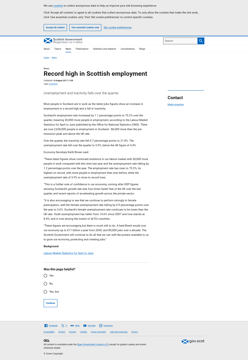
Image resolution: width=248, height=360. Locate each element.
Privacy (134, 332)
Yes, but (54, 291)
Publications (82, 48)
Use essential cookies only (85, 27)
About (47, 48)
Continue (50, 303)
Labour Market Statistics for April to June (68, 253)
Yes (51, 275)
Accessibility (49, 332)
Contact (72, 332)
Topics (57, 48)
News (68, 48)
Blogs (142, 48)
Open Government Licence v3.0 (92, 344)
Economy (53, 84)
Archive (61, 332)
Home (46, 57)
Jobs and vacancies (118, 332)
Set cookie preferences (118, 27)
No (51, 283)
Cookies (83, 332)
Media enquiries (176, 104)
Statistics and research (104, 48)
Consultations (128, 48)
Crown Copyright (98, 332)
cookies (58, 5)
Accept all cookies (55, 27)
